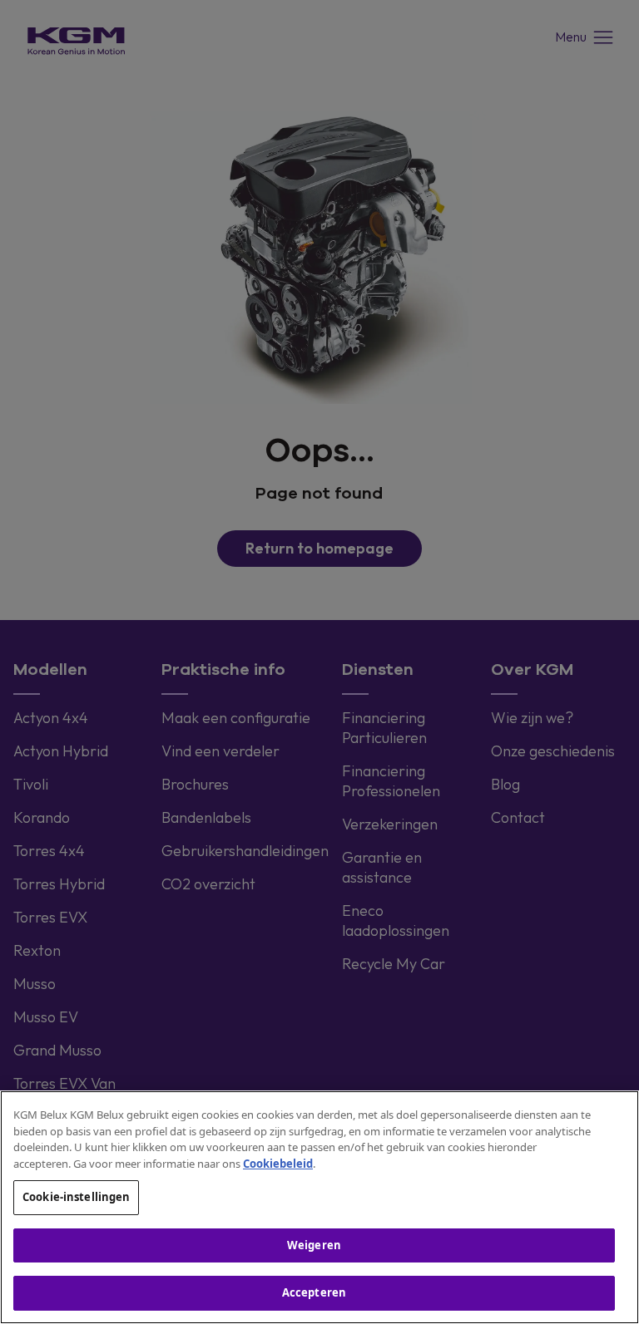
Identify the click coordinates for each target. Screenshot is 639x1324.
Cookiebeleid (278, 1163)
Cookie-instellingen (76, 1196)
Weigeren (314, 1245)
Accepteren (314, 1292)
